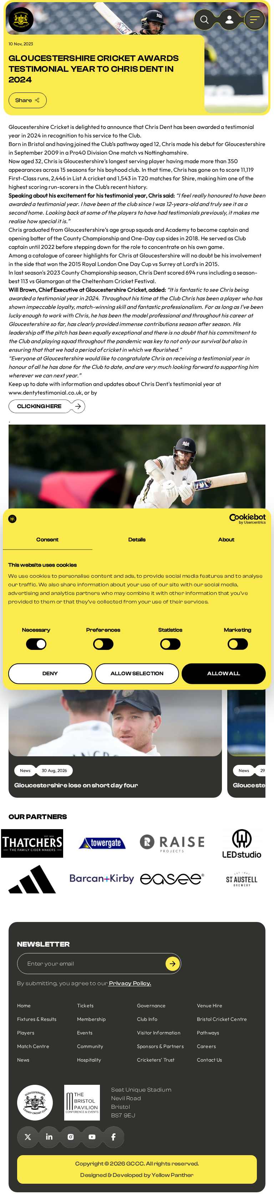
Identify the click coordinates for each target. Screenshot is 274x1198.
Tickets (85, 1005)
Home (24, 1005)
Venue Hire (209, 1005)
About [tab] (226, 539)
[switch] (103, 644)
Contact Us (209, 1060)
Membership (91, 1019)
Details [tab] (137, 539)
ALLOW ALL (223, 674)
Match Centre (33, 1046)
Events (84, 1032)
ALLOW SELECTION (137, 674)
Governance (151, 1005)
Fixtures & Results (37, 1019)
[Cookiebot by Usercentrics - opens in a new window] (234, 518)
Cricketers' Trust (155, 1060)
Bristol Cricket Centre (222, 1019)
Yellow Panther (172, 1175)
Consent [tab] (47, 539)
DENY (50, 674)
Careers (206, 1046)
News (23, 1060)
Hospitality (89, 1060)
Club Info (147, 1019)
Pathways (208, 1032)
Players (25, 1032)
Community (90, 1046)
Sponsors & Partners (160, 1046)
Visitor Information (159, 1032)
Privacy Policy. (129, 983)
